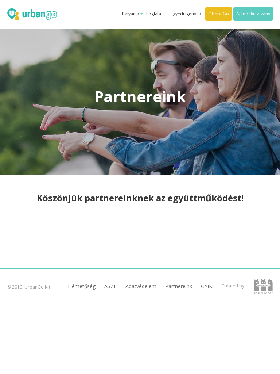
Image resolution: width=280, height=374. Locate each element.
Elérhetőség (82, 286)
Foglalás (154, 14)
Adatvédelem (140, 286)
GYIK (206, 286)
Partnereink (178, 286)
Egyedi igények (186, 14)
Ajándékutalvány (253, 14)
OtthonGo (218, 14)
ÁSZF (110, 286)
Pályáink (130, 14)
